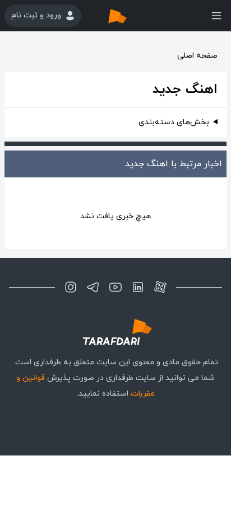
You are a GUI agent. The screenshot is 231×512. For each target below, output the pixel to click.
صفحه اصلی (197, 55)
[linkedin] (138, 287)
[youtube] (115, 287)
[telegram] (93, 287)
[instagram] (70, 287)
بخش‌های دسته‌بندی (173, 122)
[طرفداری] (129, 16)
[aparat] (160, 287)
